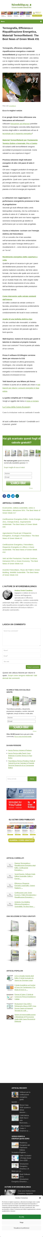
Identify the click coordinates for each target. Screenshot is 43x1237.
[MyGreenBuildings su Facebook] (21, 798)
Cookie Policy (10, 1232)
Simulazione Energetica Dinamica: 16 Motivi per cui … (20, 1167)
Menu (3, 21)
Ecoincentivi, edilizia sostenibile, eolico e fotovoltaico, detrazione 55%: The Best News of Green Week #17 (21, 510)
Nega (21, 1222)
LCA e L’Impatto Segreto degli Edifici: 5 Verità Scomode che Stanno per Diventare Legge (24, 978)
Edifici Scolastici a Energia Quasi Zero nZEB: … (25, 1158)
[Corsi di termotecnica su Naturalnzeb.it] (21, 842)
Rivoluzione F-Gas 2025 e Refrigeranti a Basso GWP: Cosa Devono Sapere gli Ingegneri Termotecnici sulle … (25, 1007)
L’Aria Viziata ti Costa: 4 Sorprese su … (25, 1128)
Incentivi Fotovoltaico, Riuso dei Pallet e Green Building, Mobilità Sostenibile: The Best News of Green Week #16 (21, 572)
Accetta (21, 1217)
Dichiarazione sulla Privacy (22, 1232)
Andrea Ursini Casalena (23, 590)
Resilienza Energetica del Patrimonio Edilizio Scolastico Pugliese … (21, 1147)
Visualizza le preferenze (21, 1228)
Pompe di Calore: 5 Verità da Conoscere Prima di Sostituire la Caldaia (25, 997)
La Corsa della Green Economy (16, 407)
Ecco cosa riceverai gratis (23, 736)
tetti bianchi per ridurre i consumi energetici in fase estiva (21, 388)
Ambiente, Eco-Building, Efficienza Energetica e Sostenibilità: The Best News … (24, 904)
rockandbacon (12, 105)
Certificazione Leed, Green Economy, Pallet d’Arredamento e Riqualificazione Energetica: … (25, 895)
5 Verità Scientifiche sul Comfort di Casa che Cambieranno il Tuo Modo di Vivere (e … (24, 987)
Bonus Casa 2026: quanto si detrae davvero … (25, 1108)
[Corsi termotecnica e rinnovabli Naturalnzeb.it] (21, 16)
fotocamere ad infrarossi (20, 124)
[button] (40, 1198)
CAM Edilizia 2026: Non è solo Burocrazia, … (25, 1119)
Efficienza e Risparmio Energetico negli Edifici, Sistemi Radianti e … (24, 885)
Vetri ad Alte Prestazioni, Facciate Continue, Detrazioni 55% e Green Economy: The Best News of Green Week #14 (20, 561)
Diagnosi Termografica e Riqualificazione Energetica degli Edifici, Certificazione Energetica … (25, 866)
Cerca (32, 779)
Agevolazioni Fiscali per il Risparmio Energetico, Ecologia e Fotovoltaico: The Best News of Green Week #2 (20, 535)
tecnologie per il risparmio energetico (17, 134)
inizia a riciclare (32, 401)
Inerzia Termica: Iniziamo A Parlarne (20, 750)
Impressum (34, 1232)
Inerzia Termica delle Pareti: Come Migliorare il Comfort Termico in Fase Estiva (20, 755)
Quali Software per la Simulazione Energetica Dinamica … (21, 1177)
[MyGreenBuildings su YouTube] (21, 809)
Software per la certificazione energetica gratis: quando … (21, 1097)
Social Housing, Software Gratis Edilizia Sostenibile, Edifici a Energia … (24, 876)
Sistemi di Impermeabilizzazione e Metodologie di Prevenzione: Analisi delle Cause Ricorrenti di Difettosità (25, 1018)
